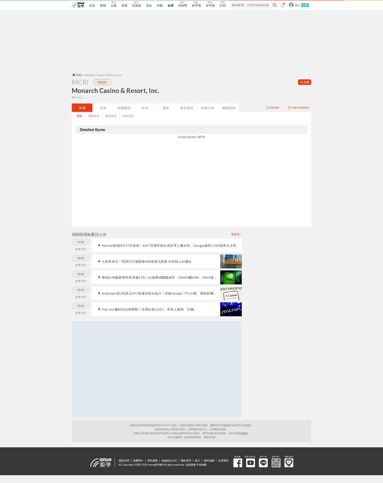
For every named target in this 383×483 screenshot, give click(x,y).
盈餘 (166, 108)
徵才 (197, 460)
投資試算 (128, 115)
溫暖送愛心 (288, 462)
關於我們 (124, 460)
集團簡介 (138, 460)
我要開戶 (102, 82)
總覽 (79, 115)
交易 (103, 108)
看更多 (235, 234)
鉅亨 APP (276, 462)
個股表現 (93, 115)
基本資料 (187, 108)
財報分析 (208, 108)
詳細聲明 (243, 433)
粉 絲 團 (237, 462)
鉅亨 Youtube (250, 462)
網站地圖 (209, 460)
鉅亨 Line (263, 462)
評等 (145, 108)
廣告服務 (152, 460)
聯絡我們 (186, 460)
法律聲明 (223, 460)
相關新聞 (229, 108)
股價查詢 (110, 115)
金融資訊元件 (169, 460)
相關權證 (124, 108)
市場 (82, 108)
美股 (78, 75)
